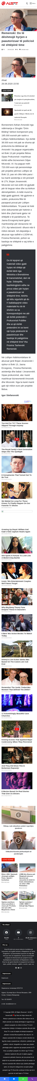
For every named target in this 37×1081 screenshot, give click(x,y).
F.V (4, 49)
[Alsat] (10, 3)
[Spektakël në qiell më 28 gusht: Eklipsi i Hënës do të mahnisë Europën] (7, 112)
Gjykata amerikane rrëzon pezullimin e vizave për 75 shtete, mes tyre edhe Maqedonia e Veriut (9, 905)
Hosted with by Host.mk (13, 1015)
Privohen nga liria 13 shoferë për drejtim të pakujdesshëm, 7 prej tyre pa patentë (24, 99)
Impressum (5, 978)
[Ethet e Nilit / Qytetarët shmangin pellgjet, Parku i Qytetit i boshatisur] (10, 867)
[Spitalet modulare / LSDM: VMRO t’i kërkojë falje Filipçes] (27, 895)
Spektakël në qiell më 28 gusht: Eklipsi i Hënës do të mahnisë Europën (24, 113)
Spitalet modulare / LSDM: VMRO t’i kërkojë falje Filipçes (26, 904)
